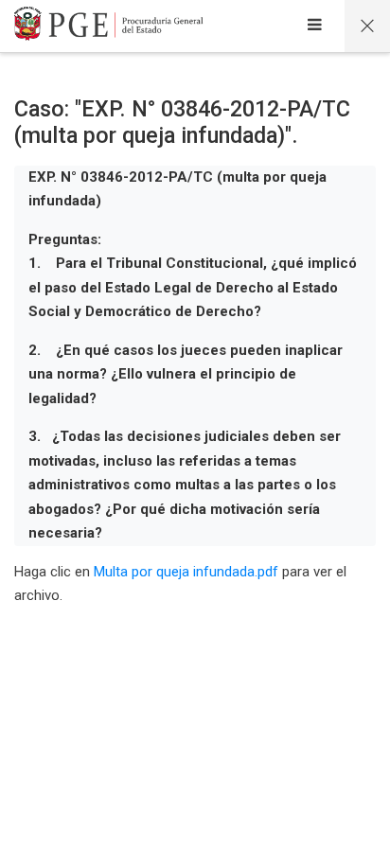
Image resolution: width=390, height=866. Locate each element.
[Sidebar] (315, 26)
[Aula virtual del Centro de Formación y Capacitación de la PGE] (109, 26)
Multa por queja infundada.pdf (186, 571)
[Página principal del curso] (367, 26)
